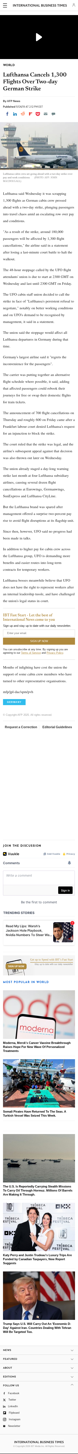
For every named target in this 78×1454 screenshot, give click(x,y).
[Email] (45, 113)
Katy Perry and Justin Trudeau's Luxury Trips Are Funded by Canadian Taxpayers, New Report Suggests (37, 1259)
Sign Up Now (16, 966)
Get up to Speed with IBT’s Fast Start (51, 959)
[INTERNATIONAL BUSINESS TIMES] (40, 6)
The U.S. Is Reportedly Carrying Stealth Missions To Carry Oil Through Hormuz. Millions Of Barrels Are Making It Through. (37, 1190)
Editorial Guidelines (57, 727)
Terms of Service (31, 652)
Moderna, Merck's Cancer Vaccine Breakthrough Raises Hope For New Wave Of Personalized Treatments (37, 1047)
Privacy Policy (55, 652)
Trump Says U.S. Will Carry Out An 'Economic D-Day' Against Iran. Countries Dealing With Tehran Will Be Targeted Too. (37, 1328)
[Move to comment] (53, 113)
